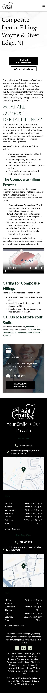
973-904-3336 (18, 376)
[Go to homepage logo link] (23, 419)
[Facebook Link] (17, 648)
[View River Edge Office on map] (23, 570)
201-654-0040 (23, 542)
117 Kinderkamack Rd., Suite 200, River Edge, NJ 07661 (22, 548)
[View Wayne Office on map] (23, 473)
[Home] (7, 5)
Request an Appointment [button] (20, 385)
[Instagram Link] (30, 648)
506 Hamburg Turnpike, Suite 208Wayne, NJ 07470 (23, 452)
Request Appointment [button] (23, 61)
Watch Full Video (23, 69)
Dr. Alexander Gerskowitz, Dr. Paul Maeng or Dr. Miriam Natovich (22, 332)
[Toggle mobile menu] (43, 5)
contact (29, 326)
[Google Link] (23, 648)
